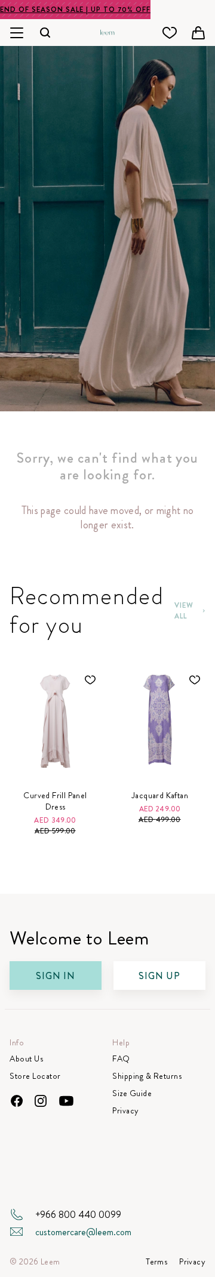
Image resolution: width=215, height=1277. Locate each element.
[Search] (45, 32)
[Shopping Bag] (198, 33)
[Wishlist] (169, 33)
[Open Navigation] (17, 32)
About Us (26, 1058)
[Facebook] (17, 1101)
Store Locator (35, 1076)
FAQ (121, 1058)
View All (184, 610)
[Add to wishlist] (90, 680)
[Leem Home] (107, 31)
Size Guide (132, 1093)
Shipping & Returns (147, 1076)
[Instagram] (40, 1101)
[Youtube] (66, 1101)
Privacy (125, 1110)
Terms (156, 1261)
